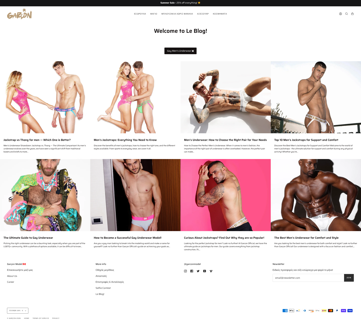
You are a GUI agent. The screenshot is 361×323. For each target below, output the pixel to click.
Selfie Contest (103, 288)
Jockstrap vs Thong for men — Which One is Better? (37, 140)
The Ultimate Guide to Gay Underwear (28, 238)
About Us (12, 276)
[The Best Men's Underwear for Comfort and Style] (316, 195)
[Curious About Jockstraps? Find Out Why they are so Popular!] (225, 195)
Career (10, 282)
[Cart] (352, 13)
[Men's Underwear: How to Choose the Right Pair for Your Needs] (225, 97)
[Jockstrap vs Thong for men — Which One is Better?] (45, 97)
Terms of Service (41, 318)
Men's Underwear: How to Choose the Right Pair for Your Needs (225, 140)
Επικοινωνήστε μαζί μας (20, 270)
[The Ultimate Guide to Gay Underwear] (45, 195)
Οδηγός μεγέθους (105, 270)
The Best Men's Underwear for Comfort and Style (306, 238)
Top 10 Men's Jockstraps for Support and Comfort (306, 140)
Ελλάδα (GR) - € (16, 310)
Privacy (55, 318)
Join (349, 277)
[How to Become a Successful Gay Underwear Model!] (135, 195)
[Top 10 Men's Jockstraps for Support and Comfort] (316, 97)
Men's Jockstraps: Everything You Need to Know (125, 140)
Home (26, 318)
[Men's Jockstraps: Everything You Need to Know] (135, 97)
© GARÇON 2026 (14, 318)
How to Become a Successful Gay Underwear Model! (127, 238)
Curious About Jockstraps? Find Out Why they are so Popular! (224, 238)
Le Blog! (100, 294)
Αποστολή (101, 276)
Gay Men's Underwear (179, 51)
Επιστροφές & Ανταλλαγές (110, 282)
